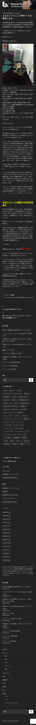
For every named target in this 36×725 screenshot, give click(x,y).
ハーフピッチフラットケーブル (13, 428)
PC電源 (23, 406)
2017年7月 (5, 557)
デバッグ (19, 422)
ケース (8, 294)
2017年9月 (5, 550)
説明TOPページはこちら (9, 41)
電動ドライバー (25, 444)
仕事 (4, 676)
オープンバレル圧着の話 (9, 369)
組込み (27, 441)
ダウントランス (8, 422)
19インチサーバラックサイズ (11, 297)
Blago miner (23, 397)
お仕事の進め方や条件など (10, 477)
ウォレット (7, 415)
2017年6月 (5, 560)
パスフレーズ (8, 431)
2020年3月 (5, 515)
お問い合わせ (6, 471)
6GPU (20, 297)
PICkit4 (6, 409)
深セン (19, 441)
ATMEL (27, 393)
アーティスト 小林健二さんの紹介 (12, 353)
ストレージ (8, 666)
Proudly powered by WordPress (11, 721)
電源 (6, 669)
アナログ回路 (18, 412)
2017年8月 (5, 553)
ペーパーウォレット (21, 431)
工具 (5, 441)
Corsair (6, 400)
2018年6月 (5, 533)
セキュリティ (6, 673)
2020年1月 (5, 522)
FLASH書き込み (23, 400)
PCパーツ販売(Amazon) (9, 461)
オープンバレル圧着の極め (10, 365)
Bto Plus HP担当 (16, 13)
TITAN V (14, 409)
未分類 (4, 687)
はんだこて (7, 412)
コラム (24, 415)
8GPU (23, 297)
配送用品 (6, 444)
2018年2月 (5, 539)
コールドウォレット (10, 419)
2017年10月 (6, 546)
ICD (16, 403)
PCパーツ (5, 653)
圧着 (25, 437)
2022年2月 (5, 512)
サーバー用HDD (24, 419)
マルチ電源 (7, 437)
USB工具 (23, 409)
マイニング (30, 297)
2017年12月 (6, 543)
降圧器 (15, 444)
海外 (12, 441)
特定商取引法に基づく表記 (10, 495)
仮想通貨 (12, 294)
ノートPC (7, 425)
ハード (6, 699)
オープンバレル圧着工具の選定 (11, 362)
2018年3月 (5, 536)
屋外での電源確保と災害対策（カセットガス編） (16, 330)
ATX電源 (6, 397)
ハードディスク (18, 425)
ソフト (6, 696)
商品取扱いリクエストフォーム (11, 474)
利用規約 (5, 491)
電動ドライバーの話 (8, 350)
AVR (14, 397)
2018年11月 (6, 529)
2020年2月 (5, 519)
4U (18, 297)
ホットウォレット (9, 434)
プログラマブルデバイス (11, 703)
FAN (13, 400)
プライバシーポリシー (9, 498)
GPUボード (7, 403)
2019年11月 (6, 526)
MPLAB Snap (24, 403)
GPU (6, 294)
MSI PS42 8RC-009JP (10, 406)
